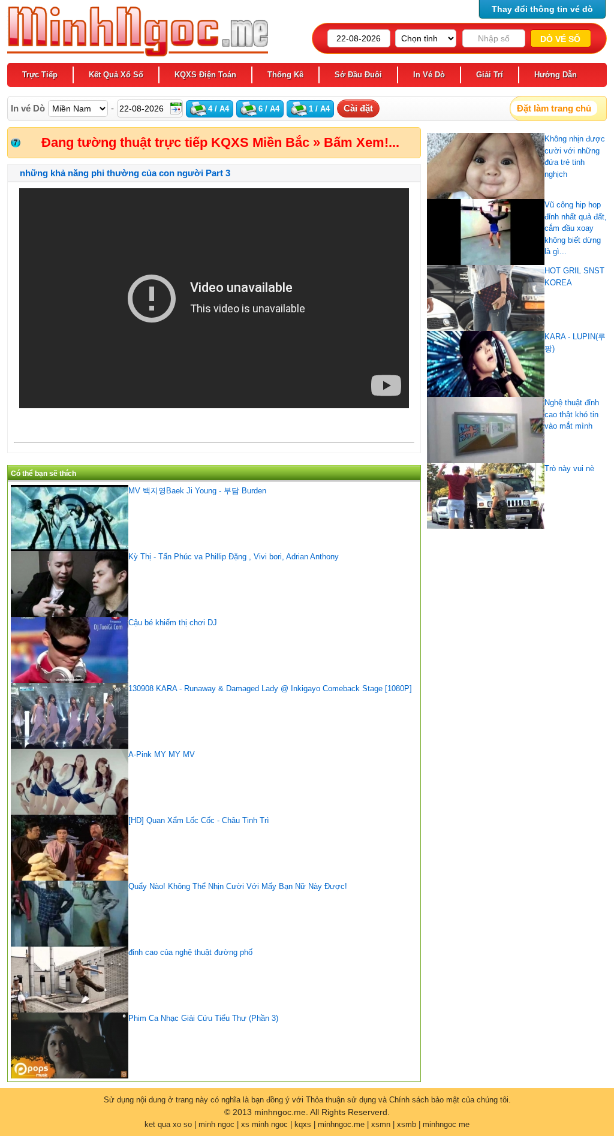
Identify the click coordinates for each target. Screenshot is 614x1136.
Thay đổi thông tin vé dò (542, 9)
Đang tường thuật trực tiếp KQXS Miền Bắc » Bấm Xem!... (220, 142)
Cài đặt (358, 108)
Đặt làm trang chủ (554, 108)
